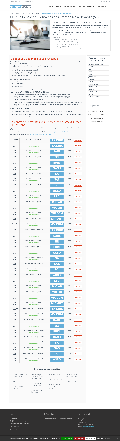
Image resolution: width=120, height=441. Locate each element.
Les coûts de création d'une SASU (37, 391)
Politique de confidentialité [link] (104, 438)
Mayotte (90, 81)
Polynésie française (93, 91)
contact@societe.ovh (88, 426)
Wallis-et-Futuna (92, 98)
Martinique (91, 79)
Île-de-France (91, 78)
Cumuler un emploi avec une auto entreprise (54, 386)
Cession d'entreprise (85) (96, 121)
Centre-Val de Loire (93, 68)
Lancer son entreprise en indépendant (37, 384)
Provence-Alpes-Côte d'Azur (95, 93)
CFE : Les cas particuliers (61, 46)
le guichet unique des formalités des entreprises (65, 132)
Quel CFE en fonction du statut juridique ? (66, 44)
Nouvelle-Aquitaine (93, 84)
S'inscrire (78, 140)
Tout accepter (67, 438)
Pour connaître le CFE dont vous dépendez (66, 43)
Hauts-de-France (92, 76)
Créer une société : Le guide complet (20, 376)
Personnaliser (90, 438)
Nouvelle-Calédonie (93, 86)
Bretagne (90, 66)
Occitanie (90, 88)
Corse (89, 69)
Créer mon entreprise (54, 7)
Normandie (91, 83)
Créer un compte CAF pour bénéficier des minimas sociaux (37, 377)
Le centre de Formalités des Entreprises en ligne (68, 48)
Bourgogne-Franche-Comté (95, 64)
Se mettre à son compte (20, 381)
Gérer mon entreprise (69, 7)
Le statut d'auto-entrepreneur (18, 387)
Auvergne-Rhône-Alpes (94, 63)
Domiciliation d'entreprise (86, 7)
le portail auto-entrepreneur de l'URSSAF (40, 134)
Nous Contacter (48, 422)
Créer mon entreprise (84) (96, 111)
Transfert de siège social (55, 379)
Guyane (90, 74)
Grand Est (91, 71)
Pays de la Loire (92, 89)
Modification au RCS (54, 375)
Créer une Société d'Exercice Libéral (71, 376)
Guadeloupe (91, 73)
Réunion (90, 94)
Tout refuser (80, 438)
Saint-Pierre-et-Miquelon (94, 96)
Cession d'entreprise (102, 7)
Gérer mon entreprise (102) (97, 115)
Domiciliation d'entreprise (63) (98, 118)
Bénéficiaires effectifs (73, 381)
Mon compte (95, 1)
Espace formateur (105, 1)
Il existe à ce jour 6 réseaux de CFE (64, 41)
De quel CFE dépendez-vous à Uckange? (65, 39)
